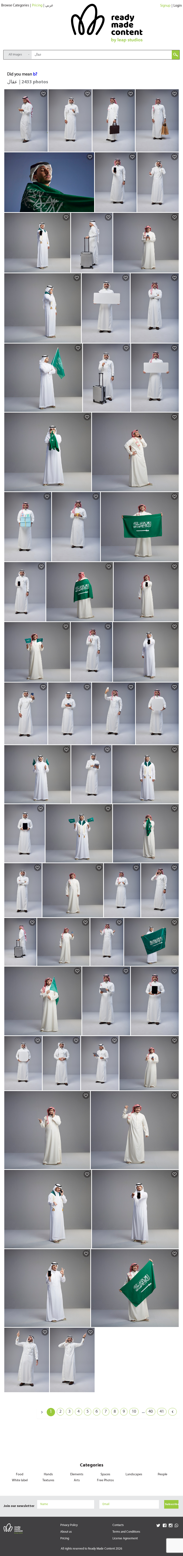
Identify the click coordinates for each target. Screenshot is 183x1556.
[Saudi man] (43, 148)
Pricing (37, 5)
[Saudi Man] (174, 678)
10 (134, 1412)
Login (177, 6)
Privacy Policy (69, 1525)
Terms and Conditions (126, 1531)
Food (19, 1474)
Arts (77, 1480)
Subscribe (171, 1504)
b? (35, 74)
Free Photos (105, 1480)
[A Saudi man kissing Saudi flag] (174, 859)
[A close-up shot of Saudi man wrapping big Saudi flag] (90, 208)
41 (162, 1412)
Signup (165, 6)
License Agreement (125, 1538)
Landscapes (134, 1474)
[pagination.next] (172, 1412)
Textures (48, 1480)
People (162, 1474)
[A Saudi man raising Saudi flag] (77, 1031)
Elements (76, 1474)
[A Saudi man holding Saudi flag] (174, 557)
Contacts (118, 1525)
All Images (15, 54)
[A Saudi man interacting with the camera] (99, 913)
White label (20, 1480)
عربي (49, 5)
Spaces (105, 1474)
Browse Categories (15, 5)
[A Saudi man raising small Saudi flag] (66, 678)
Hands (48, 1474)
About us (66, 1531)
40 (150, 1412)
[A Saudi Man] (66, 269)
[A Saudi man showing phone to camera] (174, 617)
